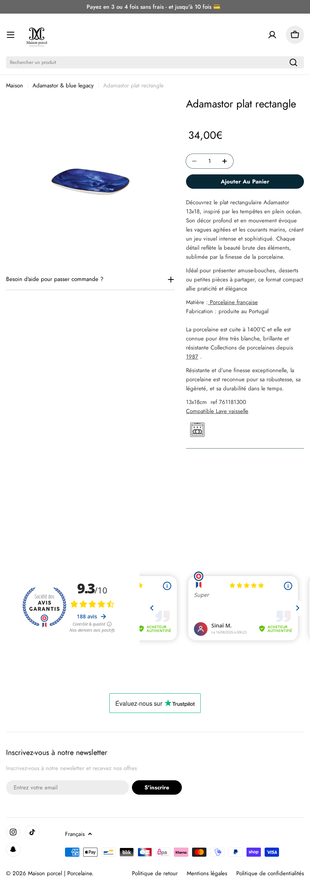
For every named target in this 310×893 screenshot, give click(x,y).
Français (75, 834)
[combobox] (155, 62)
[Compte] (272, 34)
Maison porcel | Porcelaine (60, 873)
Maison (14, 85)
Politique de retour (155, 873)
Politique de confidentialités (270, 873)
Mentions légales (207, 873)
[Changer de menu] (10, 34)
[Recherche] (293, 62)
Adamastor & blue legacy (63, 85)
